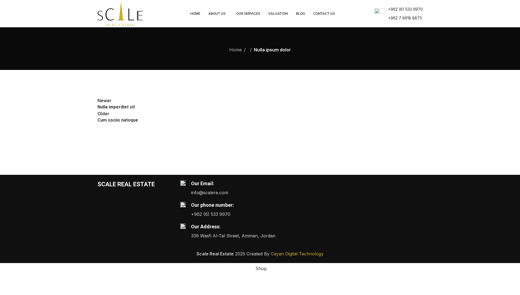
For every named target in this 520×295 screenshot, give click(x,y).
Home (235, 49)
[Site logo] (120, 13)
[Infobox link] (399, 13)
